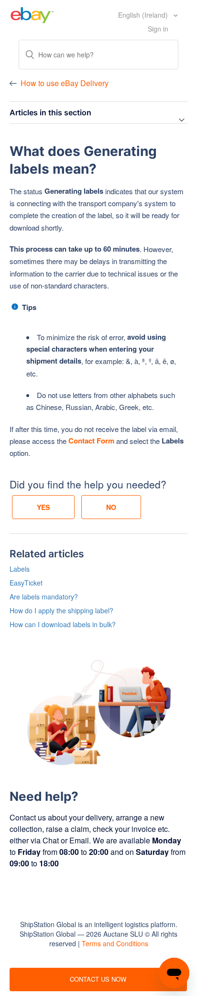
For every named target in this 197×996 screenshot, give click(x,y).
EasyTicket (26, 582)
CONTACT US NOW (98, 979)
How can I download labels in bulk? (63, 624)
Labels (20, 569)
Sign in (158, 28)
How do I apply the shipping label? (61, 610)
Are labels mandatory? (44, 596)
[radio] (43, 507)
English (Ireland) (144, 15)
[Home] (32, 14)
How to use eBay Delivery (65, 83)
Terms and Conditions (115, 943)
